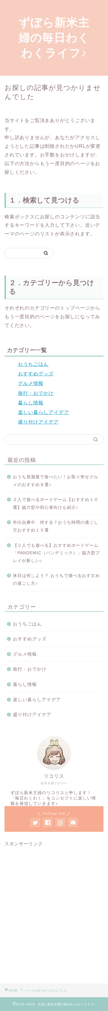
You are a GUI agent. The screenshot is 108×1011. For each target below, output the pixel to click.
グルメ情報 (31, 383)
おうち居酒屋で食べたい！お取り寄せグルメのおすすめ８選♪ (55, 481)
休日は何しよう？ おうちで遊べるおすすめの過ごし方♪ (56, 579)
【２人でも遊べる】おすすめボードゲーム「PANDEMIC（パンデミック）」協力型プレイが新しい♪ (56, 553)
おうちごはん (33, 364)
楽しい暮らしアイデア (43, 412)
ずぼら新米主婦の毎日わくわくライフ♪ (54, 37)
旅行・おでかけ (36, 393)
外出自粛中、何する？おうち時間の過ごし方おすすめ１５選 (55, 526)
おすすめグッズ (36, 373)
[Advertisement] (54, 915)
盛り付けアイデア (38, 421)
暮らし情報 (31, 402)
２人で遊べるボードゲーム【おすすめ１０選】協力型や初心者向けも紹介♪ (55, 503)
